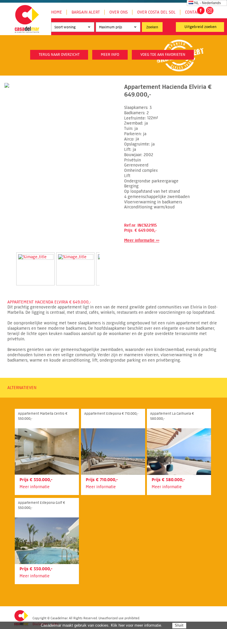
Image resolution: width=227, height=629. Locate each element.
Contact (193, 12)
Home (56, 12)
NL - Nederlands (207, 3)
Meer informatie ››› (141, 240)
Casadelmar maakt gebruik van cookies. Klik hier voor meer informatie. (101, 625)
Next (106, 262)
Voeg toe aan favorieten (162, 54)
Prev (9, 262)
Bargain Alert (86, 12)
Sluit (179, 625)
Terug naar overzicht (59, 54)
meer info (110, 54)
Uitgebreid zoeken (200, 26)
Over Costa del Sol (156, 12)
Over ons (118, 12)
